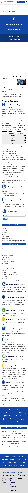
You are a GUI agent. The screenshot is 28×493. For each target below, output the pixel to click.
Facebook (22, 475)
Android (21, 465)
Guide (6, 419)
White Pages (10, 200)
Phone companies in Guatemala (15, 297)
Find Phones (8, 2)
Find (18, 36)
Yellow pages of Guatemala (14, 340)
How (6, 382)
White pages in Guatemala (14, 366)
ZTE (5, 465)
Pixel (15, 465)
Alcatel (10, 465)
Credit (13, 482)
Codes (13, 419)
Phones (11, 36)
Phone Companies (14, 39)
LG (20, 462)
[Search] (19, 2)
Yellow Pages (11, 187)
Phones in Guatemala (12, 105)
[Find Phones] (26, 2)
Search (22, 2)
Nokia (15, 462)
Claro (13, 136)
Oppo (24, 459)
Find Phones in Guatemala (9, 88)
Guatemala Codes (11, 329)
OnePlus (20, 456)
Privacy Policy (6, 479)
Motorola (5, 459)
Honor (18, 459)
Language (22, 419)
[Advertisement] (14, 56)
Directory (23, 413)
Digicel (13, 140)
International (10, 356)
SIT (13, 143)
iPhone (14, 456)
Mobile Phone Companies (9, 413)
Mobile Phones (9, 319)
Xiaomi (9, 462)
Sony (3, 462)
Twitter (21, 477)
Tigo (13, 138)
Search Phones (10, 310)
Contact (4, 481)
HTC (24, 462)
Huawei (12, 459)
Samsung (7, 456)
